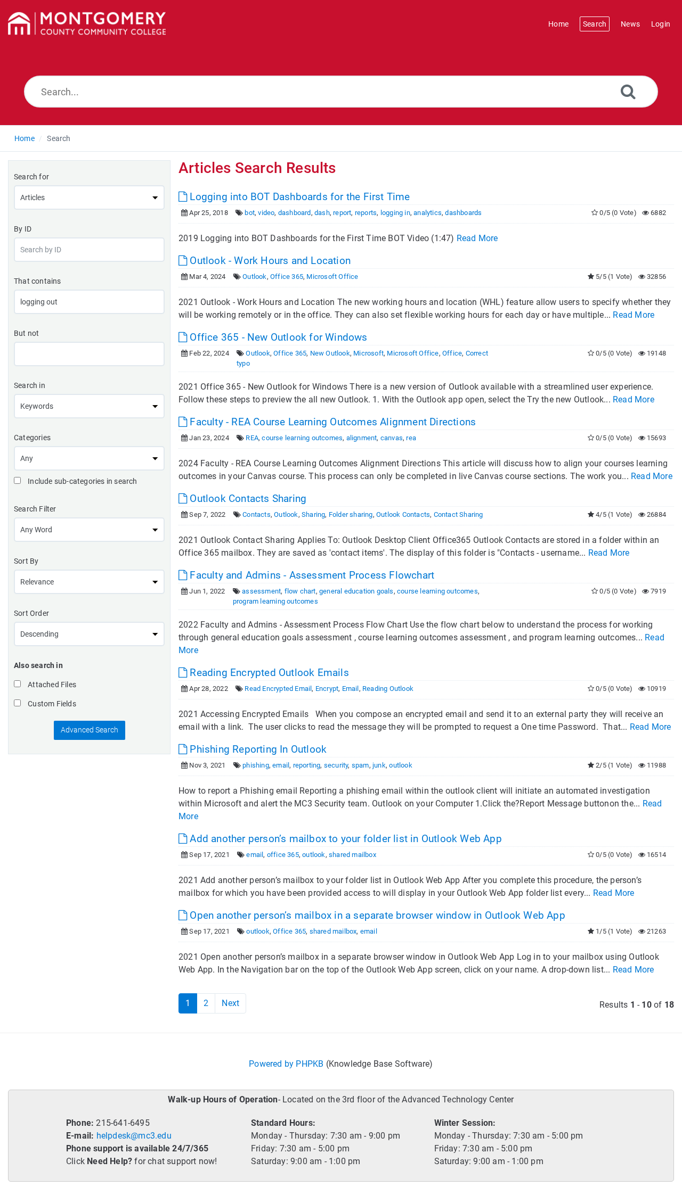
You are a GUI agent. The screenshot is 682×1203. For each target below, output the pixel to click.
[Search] (628, 91)
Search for (31, 176)
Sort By (26, 561)
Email (350, 689)
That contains (37, 281)
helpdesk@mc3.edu (134, 1136)
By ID (22, 229)
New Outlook (330, 353)
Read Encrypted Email (278, 689)
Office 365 (286, 277)
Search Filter (35, 509)
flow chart (300, 591)
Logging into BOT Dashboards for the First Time (298, 197)
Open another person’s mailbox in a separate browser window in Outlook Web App (376, 915)
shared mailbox (352, 855)
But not (26, 333)
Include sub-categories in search (81, 481)
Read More (477, 238)
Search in (29, 385)
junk (379, 765)
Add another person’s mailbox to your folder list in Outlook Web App (344, 839)
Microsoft (368, 353)
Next (230, 1003)
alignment (361, 438)
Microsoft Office (332, 277)
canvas (391, 438)
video (266, 213)
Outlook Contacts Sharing (246, 498)
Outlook (254, 277)
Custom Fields (51, 703)
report (342, 213)
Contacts (256, 514)
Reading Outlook (387, 689)
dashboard (294, 213)
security (336, 765)
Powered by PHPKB (286, 1064)
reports (366, 213)
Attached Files (51, 684)
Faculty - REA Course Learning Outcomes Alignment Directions (331, 422)
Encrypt (326, 689)
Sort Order (31, 613)
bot (250, 213)
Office (452, 353)
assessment (261, 591)
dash (322, 213)
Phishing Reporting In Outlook (257, 749)
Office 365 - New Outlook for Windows (277, 337)
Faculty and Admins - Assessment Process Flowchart (310, 575)
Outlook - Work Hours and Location (269, 260)
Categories (32, 437)
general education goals (356, 591)
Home (24, 138)
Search (58, 138)
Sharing (313, 514)
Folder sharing (351, 514)
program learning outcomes (275, 601)
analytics (427, 213)
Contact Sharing (458, 514)
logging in (395, 213)
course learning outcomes (302, 438)
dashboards (463, 213)
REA (252, 438)
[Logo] (87, 24)
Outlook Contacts (403, 514)
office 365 (283, 855)
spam (360, 765)
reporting (307, 765)
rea (411, 438)
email (280, 765)
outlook (400, 765)
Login (660, 24)
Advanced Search (89, 730)
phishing (255, 765)
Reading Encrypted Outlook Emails (268, 672)
